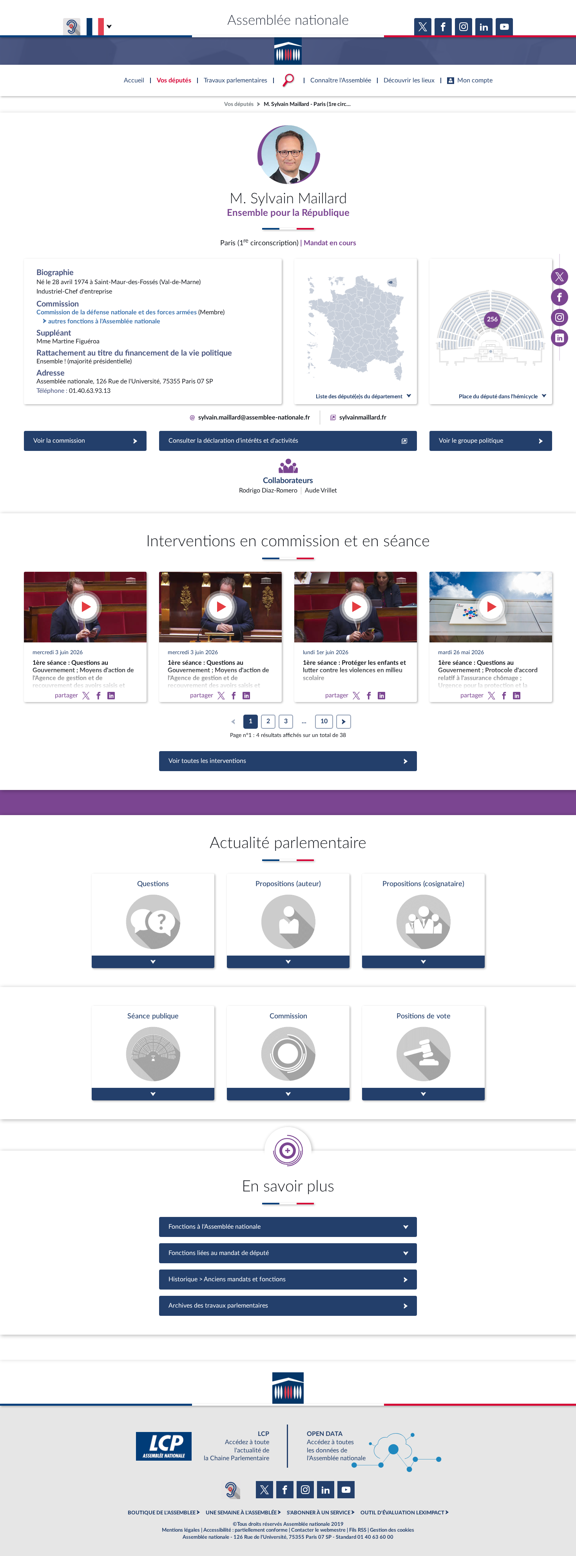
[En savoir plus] (288, 921)
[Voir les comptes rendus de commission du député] (288, 1053)
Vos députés (239, 104)
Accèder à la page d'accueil (288, 48)
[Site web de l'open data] (367, 1446)
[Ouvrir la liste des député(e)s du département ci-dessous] (355, 331)
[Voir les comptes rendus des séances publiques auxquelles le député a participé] (153, 1053)
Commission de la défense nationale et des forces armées (116, 312)
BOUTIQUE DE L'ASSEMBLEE (162, 1512)
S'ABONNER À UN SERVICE (318, 1512)
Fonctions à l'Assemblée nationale (288, 1227)
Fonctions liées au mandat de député (288, 1253)
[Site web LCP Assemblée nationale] (209, 1446)
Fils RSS (357, 1530)
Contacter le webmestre (318, 1530)
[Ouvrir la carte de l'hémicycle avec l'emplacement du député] (490, 331)
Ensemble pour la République (288, 213)
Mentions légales (181, 1530)
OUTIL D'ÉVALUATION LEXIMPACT (402, 1512)
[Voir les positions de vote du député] (423, 1053)
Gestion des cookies (392, 1530)
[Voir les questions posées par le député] (153, 921)
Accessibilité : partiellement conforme (245, 1530)
